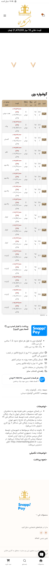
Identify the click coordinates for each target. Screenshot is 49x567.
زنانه (39, 390)
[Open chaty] (41, 554)
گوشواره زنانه (31, 390)
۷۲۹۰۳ (37, 538)
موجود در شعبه (6, 103)
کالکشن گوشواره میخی (30, 393)
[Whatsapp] (41, 532)
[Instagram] (46, 532)
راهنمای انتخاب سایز (35, 371)
